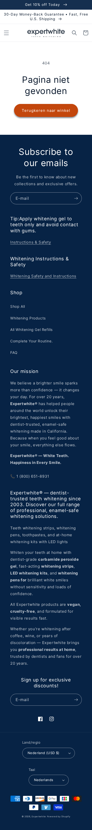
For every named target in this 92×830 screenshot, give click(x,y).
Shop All (17, 306)
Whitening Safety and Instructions (43, 276)
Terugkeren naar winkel (46, 110)
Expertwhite (39, 816)
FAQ (14, 352)
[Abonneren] (76, 198)
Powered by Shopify (59, 816)
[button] (6, 32)
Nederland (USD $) (44, 753)
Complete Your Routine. (31, 341)
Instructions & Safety (30, 242)
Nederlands (43, 780)
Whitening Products (28, 318)
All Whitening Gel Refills (31, 329)
